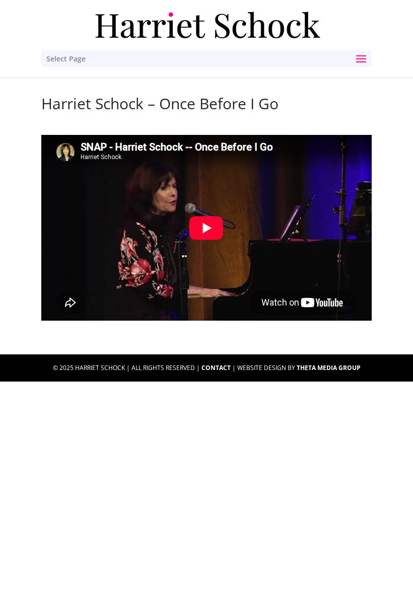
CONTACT (216, 367)
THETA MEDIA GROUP (329, 367)
